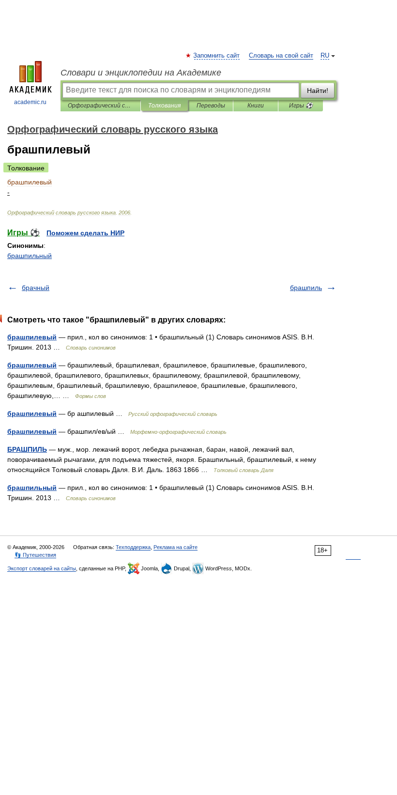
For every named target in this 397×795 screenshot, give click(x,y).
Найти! (317, 90)
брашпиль (306, 287)
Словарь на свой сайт (281, 55)
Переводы (211, 105)
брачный (35, 287)
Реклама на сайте (175, 547)
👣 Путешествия (35, 555)
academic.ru (30, 102)
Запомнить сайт (217, 55)
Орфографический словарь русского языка (100, 105)
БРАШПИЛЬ (27, 449)
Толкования (164, 105)
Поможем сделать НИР (85, 233)
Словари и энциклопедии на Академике (141, 72)
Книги (255, 105)
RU (325, 55)
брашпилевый (32, 337)
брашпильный (29, 256)
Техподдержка (133, 547)
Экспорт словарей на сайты (41, 568)
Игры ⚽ (301, 105)
